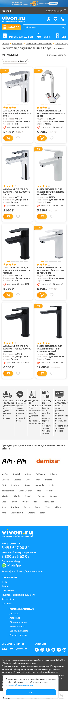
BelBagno (40, 474)
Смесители (17, 43)
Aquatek (16, 474)
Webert (31, 513)
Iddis (51, 485)
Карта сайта (8, 599)
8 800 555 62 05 (16, 556)
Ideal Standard (8, 491)
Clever (28, 480)
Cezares (17, 480)
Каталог (5, 43)
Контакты (7, 603)
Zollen (42, 513)
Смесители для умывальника (39, 43)
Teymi (37, 507)
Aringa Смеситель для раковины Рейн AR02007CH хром (17, 192)
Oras (4, 502)
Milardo (16, 496)
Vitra (4, 513)
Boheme (53, 474)
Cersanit (5, 480)
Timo (47, 507)
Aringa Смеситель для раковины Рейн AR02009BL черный (17, 348)
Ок (30, 692)
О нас (4, 582)
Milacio (5, 496)
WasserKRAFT (17, 513)
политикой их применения (19, 685)
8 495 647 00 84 (16, 548)
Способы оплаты (18, 635)
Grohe (27, 485)
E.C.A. (4, 485)
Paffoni (14, 502)
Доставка (14, 613)
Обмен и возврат (18, 622)
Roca (4, 507)
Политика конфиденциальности (18, 595)
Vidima (58, 507)
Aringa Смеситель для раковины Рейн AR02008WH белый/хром (51, 270)
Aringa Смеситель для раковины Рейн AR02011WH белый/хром (51, 192)
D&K (38, 480)
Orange (53, 496)
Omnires (41, 496)
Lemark (49, 491)
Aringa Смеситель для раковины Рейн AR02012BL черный (17, 270)
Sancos (27, 507)
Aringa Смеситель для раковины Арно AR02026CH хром (51, 113)
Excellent (15, 485)
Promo (25, 502)
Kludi (39, 491)
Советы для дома (18, 630)
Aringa (28, 474)
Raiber (36, 502)
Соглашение (8, 590)
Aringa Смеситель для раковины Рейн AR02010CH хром (17, 113)
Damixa (48, 480)
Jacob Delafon (25, 491)
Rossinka (15, 507)
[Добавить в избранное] (18, 138)
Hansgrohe (39, 485)
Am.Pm (5, 474)
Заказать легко (17, 626)
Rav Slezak (49, 502)
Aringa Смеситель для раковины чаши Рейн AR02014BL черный (49, 348)
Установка (14, 618)
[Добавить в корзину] (8, 138)
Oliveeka (29, 496)
